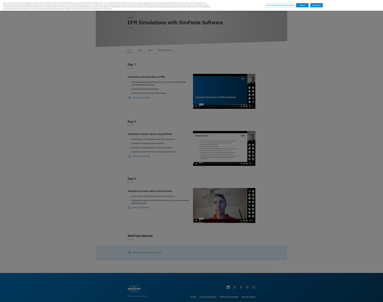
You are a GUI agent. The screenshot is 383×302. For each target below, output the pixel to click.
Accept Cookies (316, 5)
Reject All (302, 5)
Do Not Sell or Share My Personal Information (280, 5)
